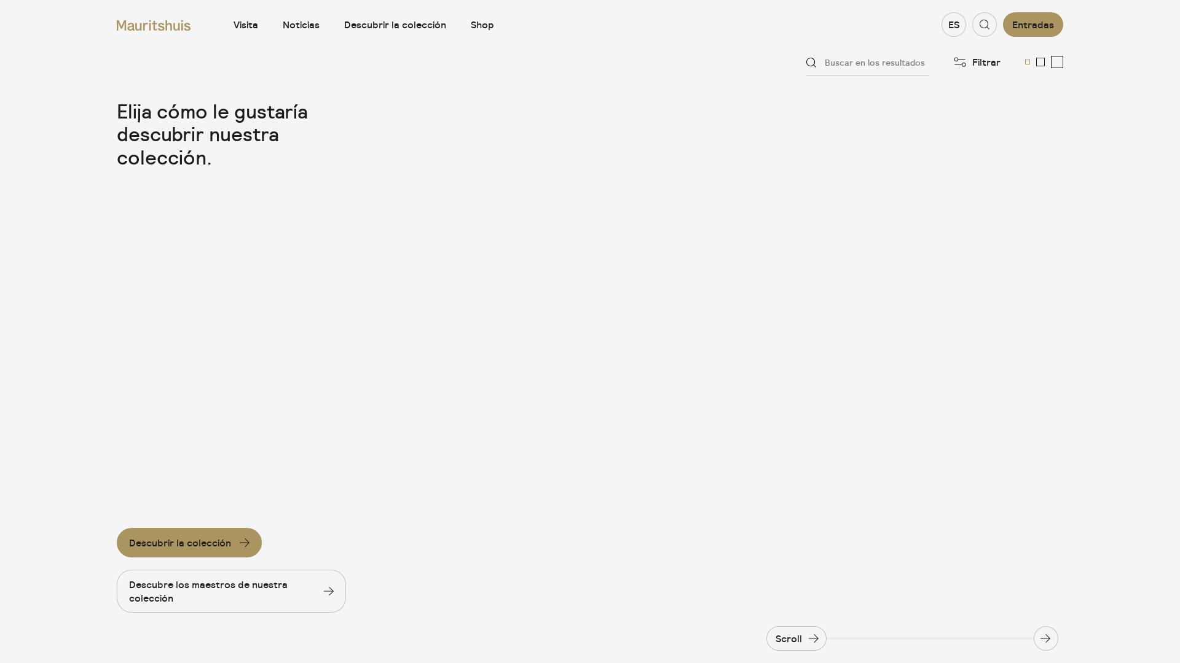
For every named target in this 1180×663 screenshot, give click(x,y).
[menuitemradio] (1027, 62)
